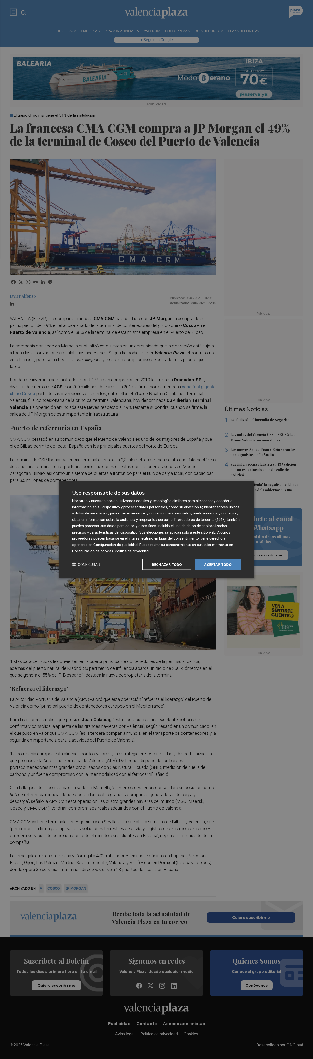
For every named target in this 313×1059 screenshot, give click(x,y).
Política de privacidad (132, 551)
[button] (86, 564)
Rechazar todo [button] (167, 564)
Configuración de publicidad (115, 545)
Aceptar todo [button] (218, 564)
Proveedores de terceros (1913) (200, 519)
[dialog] (156, 529)
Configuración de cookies (92, 551)
